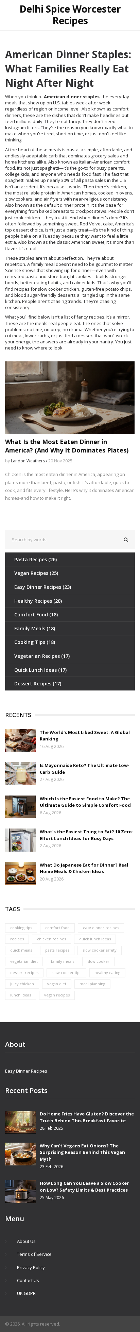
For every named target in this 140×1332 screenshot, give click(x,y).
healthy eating (107, 972)
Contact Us (28, 1280)
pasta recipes (57, 950)
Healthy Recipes (38, 601)
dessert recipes (24, 972)
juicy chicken (22, 983)
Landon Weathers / (29, 461)
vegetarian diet (24, 961)
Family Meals (34, 628)
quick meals (21, 950)
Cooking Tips (34, 642)
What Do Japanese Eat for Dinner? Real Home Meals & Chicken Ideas (84, 868)
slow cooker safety (100, 950)
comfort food (57, 927)
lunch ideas (20, 994)
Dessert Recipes (37, 683)
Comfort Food (36, 614)
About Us (26, 1241)
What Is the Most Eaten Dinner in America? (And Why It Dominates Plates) (66, 446)
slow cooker (98, 961)
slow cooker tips (66, 972)
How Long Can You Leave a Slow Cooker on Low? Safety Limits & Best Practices (84, 1186)
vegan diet (56, 983)
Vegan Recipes (36, 573)
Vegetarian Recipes (42, 656)
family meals (62, 961)
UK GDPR (26, 1293)
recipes (17, 938)
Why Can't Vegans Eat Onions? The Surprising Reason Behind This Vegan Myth (82, 1152)
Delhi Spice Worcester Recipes (70, 14)
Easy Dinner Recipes (42, 587)
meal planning (92, 983)
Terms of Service (34, 1254)
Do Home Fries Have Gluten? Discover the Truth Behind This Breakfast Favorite (87, 1117)
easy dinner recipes (101, 927)
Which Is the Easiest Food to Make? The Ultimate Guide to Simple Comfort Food (85, 802)
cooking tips (21, 927)
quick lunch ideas (95, 938)
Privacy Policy (31, 1267)
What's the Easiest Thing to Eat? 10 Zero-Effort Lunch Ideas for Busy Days (87, 835)
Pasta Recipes (35, 559)
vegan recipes (57, 994)
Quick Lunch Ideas (40, 670)
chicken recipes (51, 938)
